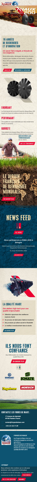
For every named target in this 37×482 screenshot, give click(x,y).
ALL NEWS (18, 232)
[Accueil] (10, 3)
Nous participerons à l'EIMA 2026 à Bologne (18, 241)
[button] (20, 226)
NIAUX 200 (7, 70)
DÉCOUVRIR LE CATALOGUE (22, 70)
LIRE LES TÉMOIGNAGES (27, 143)
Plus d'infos (26, 475)
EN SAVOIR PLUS (9, 199)
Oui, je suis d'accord (9, 479)
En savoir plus (9, 331)
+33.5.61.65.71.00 (12, 426)
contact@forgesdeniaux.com (14, 422)
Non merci (21, 479)
